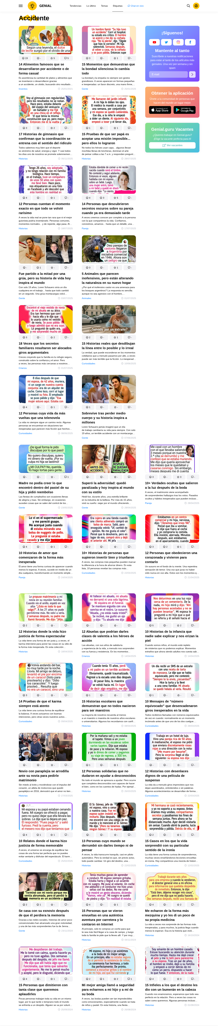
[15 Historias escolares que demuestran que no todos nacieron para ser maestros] (109, 678)
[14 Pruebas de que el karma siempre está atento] (46, 678)
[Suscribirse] (192, 74)
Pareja (85, 228)
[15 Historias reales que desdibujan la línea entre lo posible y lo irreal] (109, 320)
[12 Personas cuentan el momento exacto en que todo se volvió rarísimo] (46, 180)
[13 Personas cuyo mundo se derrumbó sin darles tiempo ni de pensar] (109, 817)
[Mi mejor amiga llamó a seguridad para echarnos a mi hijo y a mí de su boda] (109, 961)
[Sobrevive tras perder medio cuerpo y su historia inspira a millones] (109, 390)
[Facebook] (190, 42)
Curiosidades (88, 363)
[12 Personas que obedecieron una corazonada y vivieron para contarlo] (172, 529)
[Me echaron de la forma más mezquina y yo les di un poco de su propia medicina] (172, 887)
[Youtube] (154, 42)
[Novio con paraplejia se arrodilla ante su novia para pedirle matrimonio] (46, 747)
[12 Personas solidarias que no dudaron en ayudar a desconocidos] (109, 747)
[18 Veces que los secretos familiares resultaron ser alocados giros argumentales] (46, 320)
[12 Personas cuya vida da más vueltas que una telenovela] (46, 390)
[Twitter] (166, 42)
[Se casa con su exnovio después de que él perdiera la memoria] (46, 887)
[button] (25, 58)
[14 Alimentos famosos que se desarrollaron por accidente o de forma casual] (46, 41)
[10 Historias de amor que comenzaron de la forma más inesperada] (46, 529)
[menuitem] (75, 6)
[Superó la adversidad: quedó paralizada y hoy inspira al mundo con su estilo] (109, 459)
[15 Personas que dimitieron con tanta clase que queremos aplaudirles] (46, 961)
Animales (86, 298)
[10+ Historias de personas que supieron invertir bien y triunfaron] (109, 529)
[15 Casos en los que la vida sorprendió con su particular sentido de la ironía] (172, 817)
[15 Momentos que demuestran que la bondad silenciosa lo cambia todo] (109, 41)
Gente (85, 89)
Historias (23, 158)
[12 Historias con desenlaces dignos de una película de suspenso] (172, 747)
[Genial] (40, 5)
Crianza (23, 368)
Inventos (23, 89)
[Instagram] (178, 42)
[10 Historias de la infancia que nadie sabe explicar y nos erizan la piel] (172, 608)
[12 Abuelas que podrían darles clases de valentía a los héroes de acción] (109, 608)
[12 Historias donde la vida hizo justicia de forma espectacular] (46, 608)
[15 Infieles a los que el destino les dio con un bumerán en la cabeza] (172, 961)
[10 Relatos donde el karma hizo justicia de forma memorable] (46, 817)
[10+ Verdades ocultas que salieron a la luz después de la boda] (172, 459)
